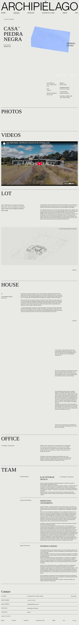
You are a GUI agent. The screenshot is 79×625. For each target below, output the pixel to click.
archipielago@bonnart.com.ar (33, 604)
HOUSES (16, 13)
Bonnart (28, 612)
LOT (6, 193)
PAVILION (31, 13)
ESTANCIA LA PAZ (48, 13)
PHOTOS (11, 111)
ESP (76, 13)
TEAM (8, 470)
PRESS (65, 13)
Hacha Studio (8, 616)
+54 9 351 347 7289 (31, 600)
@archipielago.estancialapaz (32, 608)
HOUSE (10, 285)
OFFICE (10, 439)
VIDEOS (11, 135)
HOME (3, 13)
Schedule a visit (7, 46)
